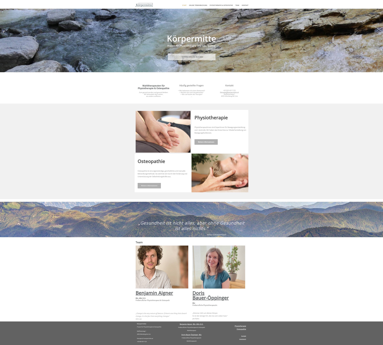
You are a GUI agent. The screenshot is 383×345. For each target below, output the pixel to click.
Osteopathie (241, 329)
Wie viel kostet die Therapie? (192, 94)
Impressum (242, 339)
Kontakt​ (229, 85)
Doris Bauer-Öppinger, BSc (191, 335)
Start (184, 5)
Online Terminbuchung (198, 5)
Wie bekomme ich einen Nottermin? (192, 91)
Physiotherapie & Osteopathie (221, 5)
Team (237, 5)
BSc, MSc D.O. (153, 299)
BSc (204, 304)
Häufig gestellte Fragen (191, 85)
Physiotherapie (240, 326)
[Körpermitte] (144, 5)
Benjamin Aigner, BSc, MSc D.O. (191, 324)
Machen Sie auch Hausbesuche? (192, 92)
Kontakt (245, 5)
